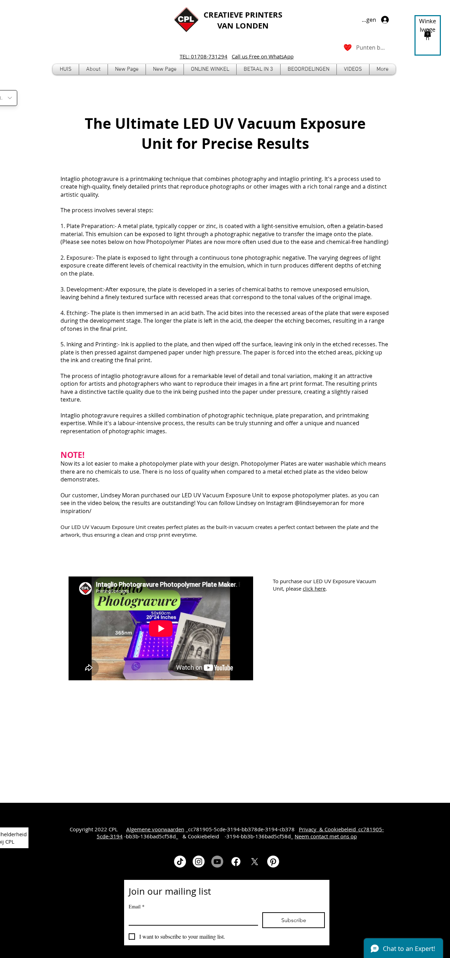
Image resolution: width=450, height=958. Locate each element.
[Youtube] (217, 862)
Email (136, 906)
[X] (255, 862)
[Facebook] (236, 862)
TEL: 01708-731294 (203, 56)
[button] (210, 69)
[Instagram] (199, 862)
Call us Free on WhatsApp (263, 56)
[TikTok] (180, 862)
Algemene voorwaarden (155, 829)
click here (314, 588)
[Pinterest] (273, 862)
